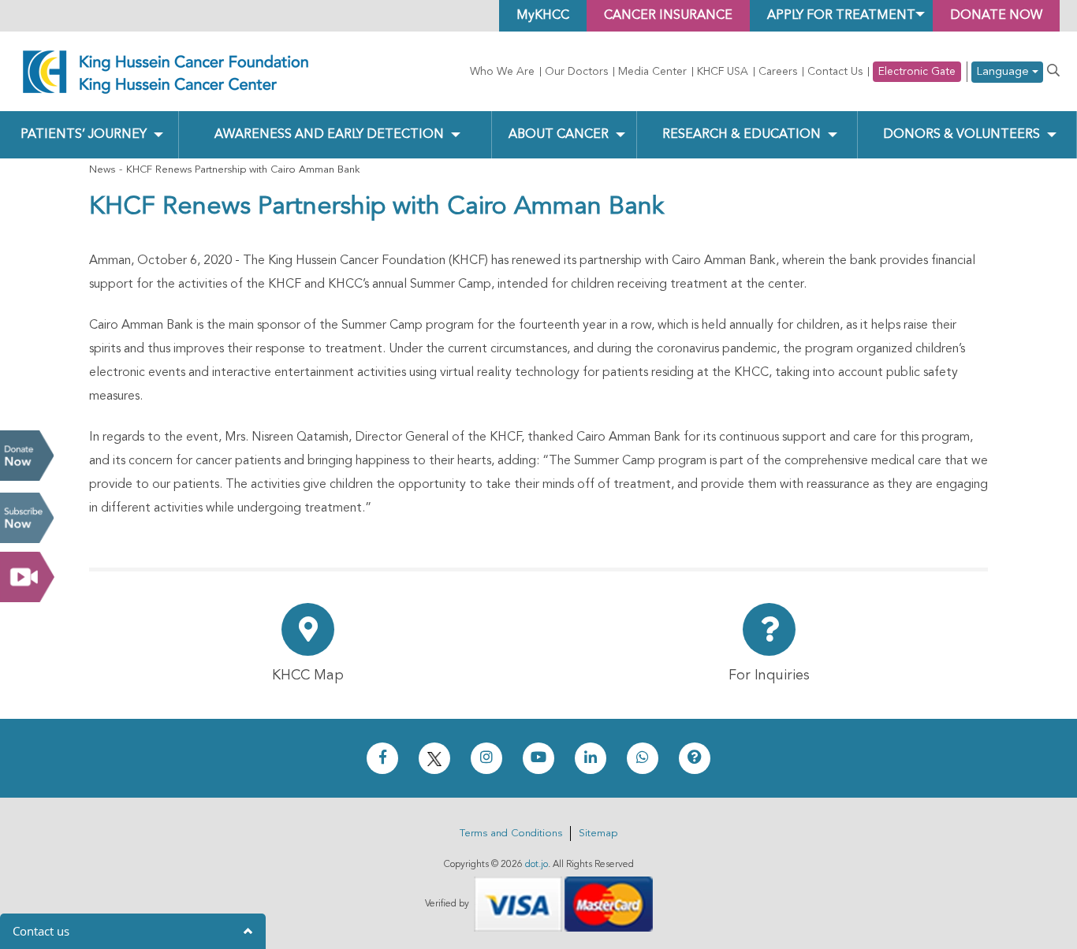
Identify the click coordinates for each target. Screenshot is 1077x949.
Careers (777, 71)
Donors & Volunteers (961, 134)
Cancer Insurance (668, 15)
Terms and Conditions (511, 833)
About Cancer (559, 134)
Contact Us (835, 71)
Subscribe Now (27, 517)
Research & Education (741, 134)
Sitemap (598, 833)
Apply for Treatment (841, 15)
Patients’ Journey (83, 134)
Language (1004, 72)
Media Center (652, 71)
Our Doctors (576, 71)
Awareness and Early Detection (329, 134)
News (102, 170)
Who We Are (502, 71)
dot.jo (536, 864)
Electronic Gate (917, 71)
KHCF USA (722, 71)
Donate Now (27, 455)
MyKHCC (542, 15)
